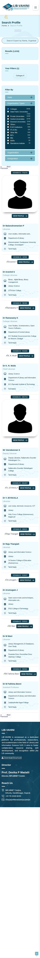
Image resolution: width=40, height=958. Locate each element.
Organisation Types (16, 103)
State (9, 97)
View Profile (18, 216)
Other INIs (20, 132)
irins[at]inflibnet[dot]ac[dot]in (17, 800)
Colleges (20, 109)
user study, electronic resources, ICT (21, 506)
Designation (12, 158)
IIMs (20, 138)
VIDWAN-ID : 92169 (20, 257)
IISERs (20, 141)
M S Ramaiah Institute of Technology (21, 384)
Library (10, 510)
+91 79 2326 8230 (13, 796)
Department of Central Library (19, 332)
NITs (20, 135)
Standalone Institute (20, 143)
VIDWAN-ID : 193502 (20, 621)
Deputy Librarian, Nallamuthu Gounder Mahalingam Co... (22, 459)
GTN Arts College (14, 290)
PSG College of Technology (18, 608)
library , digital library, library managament (18, 281)
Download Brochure (12, 758)
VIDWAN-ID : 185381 (20, 303)
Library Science (14, 286)
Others (20, 124)
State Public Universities (20, 113)
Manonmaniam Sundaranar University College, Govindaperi (22, 243)
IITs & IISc (20, 130)
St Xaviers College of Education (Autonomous (19, 561)
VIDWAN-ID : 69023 (20, 529)
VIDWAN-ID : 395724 (20, 397)
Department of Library (16, 238)
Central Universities (20, 119)
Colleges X (20, 76)
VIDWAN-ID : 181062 (20, 669)
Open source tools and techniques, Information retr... (21, 599)
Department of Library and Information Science (22, 379)
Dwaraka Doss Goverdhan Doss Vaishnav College (20, 655)
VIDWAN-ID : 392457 (20, 483)
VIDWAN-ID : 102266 (20, 351)
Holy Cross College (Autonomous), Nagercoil (21, 515)
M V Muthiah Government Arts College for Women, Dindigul (22, 337)
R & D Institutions (20, 127)
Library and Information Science (19, 552)
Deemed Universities (20, 122)
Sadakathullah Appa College (18, 702)
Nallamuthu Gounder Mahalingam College (20, 469)
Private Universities (20, 116)
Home (4, 25)
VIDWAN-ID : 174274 (20, 173)
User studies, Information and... (19, 234)
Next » (8, 167)
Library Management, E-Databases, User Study (21, 645)
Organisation (13, 152)
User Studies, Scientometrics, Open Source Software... (21, 327)
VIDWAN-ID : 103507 (20, 575)
